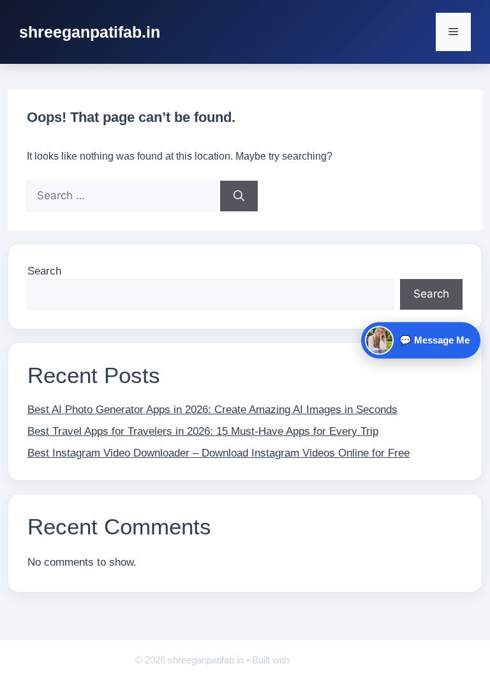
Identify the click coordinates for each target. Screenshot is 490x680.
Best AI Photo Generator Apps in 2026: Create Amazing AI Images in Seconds (212, 410)
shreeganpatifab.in (89, 32)
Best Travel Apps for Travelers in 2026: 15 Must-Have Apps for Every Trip (202, 431)
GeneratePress (323, 659)
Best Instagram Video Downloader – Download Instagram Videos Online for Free (218, 453)
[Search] (239, 196)
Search (44, 271)
